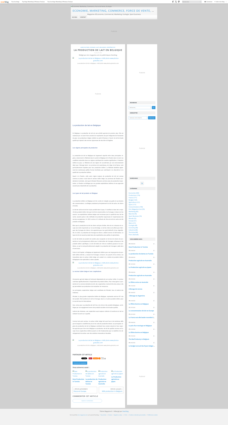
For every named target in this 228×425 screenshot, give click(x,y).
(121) (134, 202)
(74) (135, 216)
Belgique (103, 47)
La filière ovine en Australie (138, 282)
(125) (133, 200)
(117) (132, 205)
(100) (136, 207)
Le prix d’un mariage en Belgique (140, 326)
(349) (134, 193)
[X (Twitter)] (176, 2)
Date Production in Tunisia (138, 247)
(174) (134, 195)
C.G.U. (125, 415)
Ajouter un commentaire (87, 400)
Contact (83, 17)
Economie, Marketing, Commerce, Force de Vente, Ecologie (119, 10)
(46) (133, 235)
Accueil (74, 17)
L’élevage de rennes (135, 289)
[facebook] (173, 2)
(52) (132, 218)
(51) (132, 221)
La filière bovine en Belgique (139, 304)
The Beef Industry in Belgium (139, 339)
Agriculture (85, 47)
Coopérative (111, 47)
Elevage (92, 47)
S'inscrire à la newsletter (80, 363)
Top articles (103, 415)
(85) (133, 211)
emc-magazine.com (82, 415)
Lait (97, 47)
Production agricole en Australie (140, 261)
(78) (133, 214)
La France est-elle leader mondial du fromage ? (145, 317)
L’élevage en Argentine (137, 296)
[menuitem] (74, 17)
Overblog (125, 411)
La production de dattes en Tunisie (141, 254)
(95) (137, 209)
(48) (133, 225)
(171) (133, 198)
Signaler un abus (118, 415)
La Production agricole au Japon (140, 267)
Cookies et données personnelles (137, 415)
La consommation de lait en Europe (141, 311)
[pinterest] (179, 2)
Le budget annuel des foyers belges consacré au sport (147, 346)
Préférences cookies (153, 415)
